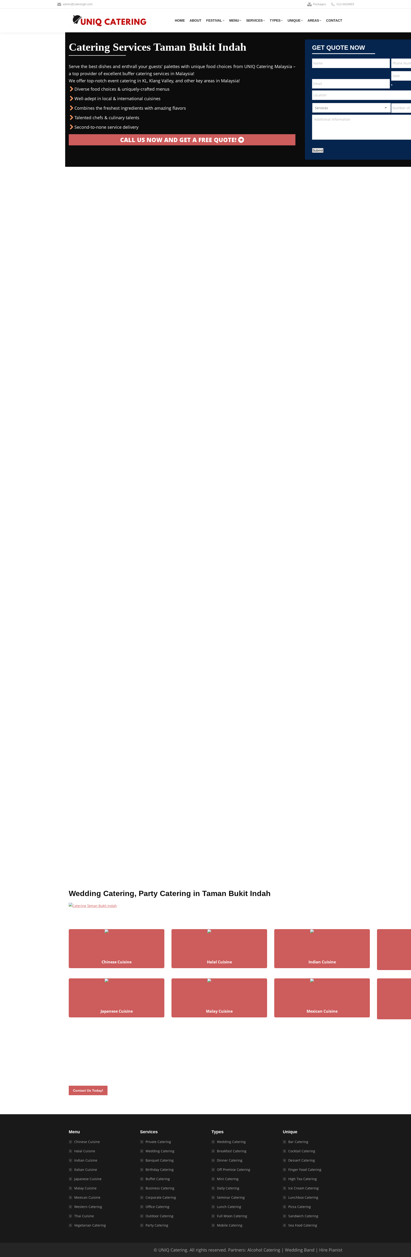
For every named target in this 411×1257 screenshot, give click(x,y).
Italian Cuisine (85, 1169)
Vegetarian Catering (90, 1225)
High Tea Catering (302, 1179)
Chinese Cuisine (87, 1141)
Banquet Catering (160, 1160)
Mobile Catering (229, 1225)
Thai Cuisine (84, 1216)
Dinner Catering (229, 1160)
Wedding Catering (160, 1151)
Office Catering (157, 1206)
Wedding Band (299, 1250)
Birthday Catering (160, 1169)
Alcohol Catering (263, 1250)
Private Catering (158, 1141)
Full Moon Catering (232, 1216)
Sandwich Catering (303, 1216)
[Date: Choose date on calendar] (391, 84)
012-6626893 (345, 4)
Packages (319, 4)
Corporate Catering (161, 1197)
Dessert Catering (301, 1160)
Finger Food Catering (304, 1169)
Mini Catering (228, 1179)
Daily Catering (228, 1188)
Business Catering (160, 1188)
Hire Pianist (330, 1250)
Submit (318, 150)
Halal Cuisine (84, 1151)
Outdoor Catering (159, 1216)
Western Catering (88, 1206)
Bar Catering (298, 1141)
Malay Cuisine (85, 1188)
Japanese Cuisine (88, 1179)
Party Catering (157, 1225)
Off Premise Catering (233, 1169)
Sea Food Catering (302, 1225)
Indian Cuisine (85, 1160)
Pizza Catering (299, 1206)
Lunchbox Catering (303, 1197)
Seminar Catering (231, 1197)
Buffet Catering (158, 1179)
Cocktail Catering (301, 1151)
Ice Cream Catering (303, 1188)
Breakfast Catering (231, 1151)
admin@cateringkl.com (78, 4)
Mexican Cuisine (87, 1197)
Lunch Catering (229, 1206)
